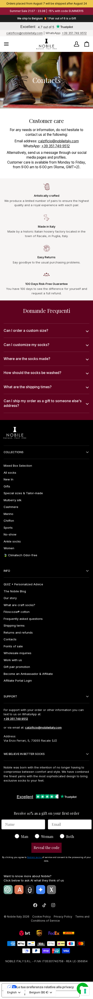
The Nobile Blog (15, 591)
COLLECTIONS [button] (13, 452)
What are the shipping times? (27, 387)
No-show (10, 534)
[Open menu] (10, 44)
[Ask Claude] (18, 889)
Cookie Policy (41, 916)
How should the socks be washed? (32, 373)
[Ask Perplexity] (29, 889)
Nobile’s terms (34, 857)
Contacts (10, 639)
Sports (8, 527)
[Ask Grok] (51, 889)
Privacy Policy (63, 916)
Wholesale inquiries (17, 653)
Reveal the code (46, 847)
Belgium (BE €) (38, 992)
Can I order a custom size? (26, 330)
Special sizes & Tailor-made (23, 493)
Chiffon (9, 520)
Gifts (7, 486)
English (12, 992)
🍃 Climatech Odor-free (20, 555)
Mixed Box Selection (18, 465)
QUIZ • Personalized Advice (23, 584)
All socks (10, 472)
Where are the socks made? (27, 359)
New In (8, 479)
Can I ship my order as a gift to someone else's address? (42, 403)
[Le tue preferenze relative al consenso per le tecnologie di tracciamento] (85, 991)
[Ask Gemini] (40, 889)
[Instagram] (53, 905)
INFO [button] (7, 570)
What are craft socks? (19, 605)
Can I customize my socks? (26, 345)
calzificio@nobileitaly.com (24, 33)
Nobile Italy (14, 916)
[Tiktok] (44, 905)
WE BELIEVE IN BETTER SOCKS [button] (24, 754)
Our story (10, 598)
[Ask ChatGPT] (8, 889)
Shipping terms (14, 625)
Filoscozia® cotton (17, 612)
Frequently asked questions (23, 619)
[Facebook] (35, 905)
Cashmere (11, 507)
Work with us (13, 660)
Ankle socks (12, 541)
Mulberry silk (12, 500)
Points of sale (13, 646)
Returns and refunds (18, 632)
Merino (8, 514)
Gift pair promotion (17, 667)
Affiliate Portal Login (18, 680)
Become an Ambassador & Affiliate (28, 674)
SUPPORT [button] (10, 696)
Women (9, 548)
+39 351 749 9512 (74, 33)
